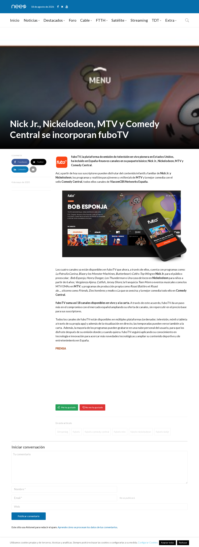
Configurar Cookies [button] (148, 542)
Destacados (53, 20)
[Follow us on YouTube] (67, 6)
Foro (72, 20)
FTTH (100, 20)
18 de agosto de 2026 (42, 6)
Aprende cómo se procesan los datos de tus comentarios (87, 527)
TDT (155, 20)
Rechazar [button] (183, 542)
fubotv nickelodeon (141, 431)
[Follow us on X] (63, 6)
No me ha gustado (94, 407)
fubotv (76, 431)
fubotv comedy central (97, 431)
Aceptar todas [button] (167, 542)
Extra (169, 20)
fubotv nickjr (162, 431)
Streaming (139, 20)
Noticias (30, 20)
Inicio (14, 20)
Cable (85, 20)
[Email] (33, 169)
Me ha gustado (68, 407)
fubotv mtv (120, 431)
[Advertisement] (121, 376)
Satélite (117, 20)
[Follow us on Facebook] (59, 6)
